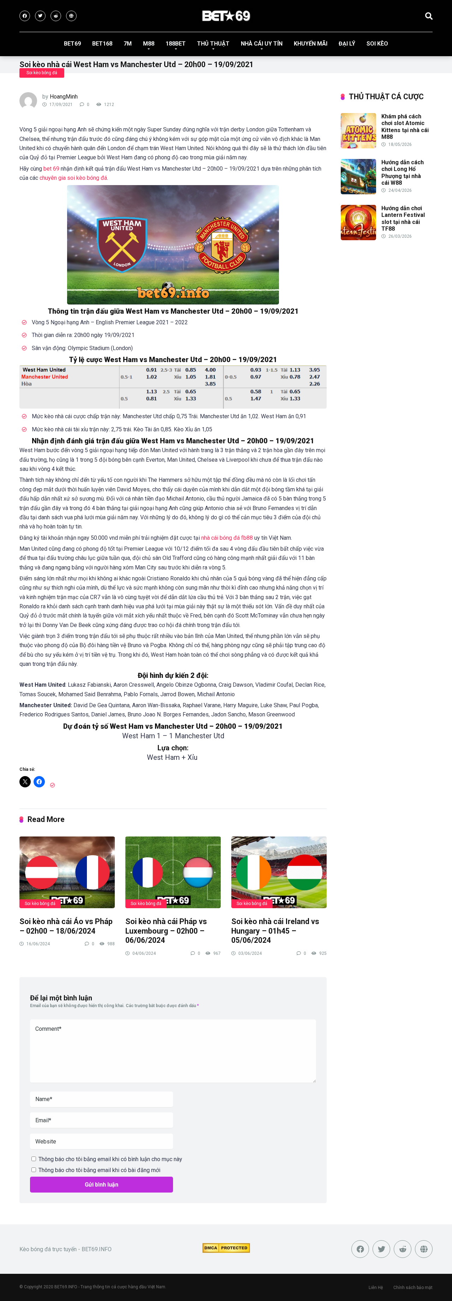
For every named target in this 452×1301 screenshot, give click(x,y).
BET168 (102, 43)
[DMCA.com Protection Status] (226, 1251)
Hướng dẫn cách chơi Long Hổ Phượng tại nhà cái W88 (402, 172)
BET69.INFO (65, 1286)
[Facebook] (24, 16)
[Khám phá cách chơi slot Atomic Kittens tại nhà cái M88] (358, 146)
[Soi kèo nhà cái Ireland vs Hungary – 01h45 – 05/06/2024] (279, 872)
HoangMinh (64, 96)
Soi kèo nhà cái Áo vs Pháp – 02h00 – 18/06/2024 (66, 926)
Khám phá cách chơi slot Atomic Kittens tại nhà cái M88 (405, 126)
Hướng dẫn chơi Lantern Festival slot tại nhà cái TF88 (403, 218)
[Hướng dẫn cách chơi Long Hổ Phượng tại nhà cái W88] (358, 192)
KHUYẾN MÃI (310, 43)
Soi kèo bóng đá (41, 72)
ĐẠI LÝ (347, 43)
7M (128, 43)
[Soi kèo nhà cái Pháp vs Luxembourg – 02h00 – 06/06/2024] (173, 872)
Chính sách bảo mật (413, 1287)
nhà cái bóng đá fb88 (227, 537)
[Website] (71, 16)
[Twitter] (40, 16)
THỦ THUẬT (213, 43)
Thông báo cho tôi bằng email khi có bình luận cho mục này (110, 1159)
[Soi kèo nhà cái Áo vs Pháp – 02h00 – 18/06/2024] (67, 872)
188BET (176, 43)
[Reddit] (55, 16)
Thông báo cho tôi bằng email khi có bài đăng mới (99, 1170)
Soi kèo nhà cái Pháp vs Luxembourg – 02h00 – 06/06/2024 (166, 931)
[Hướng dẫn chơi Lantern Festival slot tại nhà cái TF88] (358, 238)
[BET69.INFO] (226, 16)
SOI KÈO (377, 43)
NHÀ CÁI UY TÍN (261, 43)
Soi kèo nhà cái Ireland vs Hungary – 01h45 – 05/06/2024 (275, 931)
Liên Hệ (376, 1287)
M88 (148, 43)
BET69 (72, 43)
